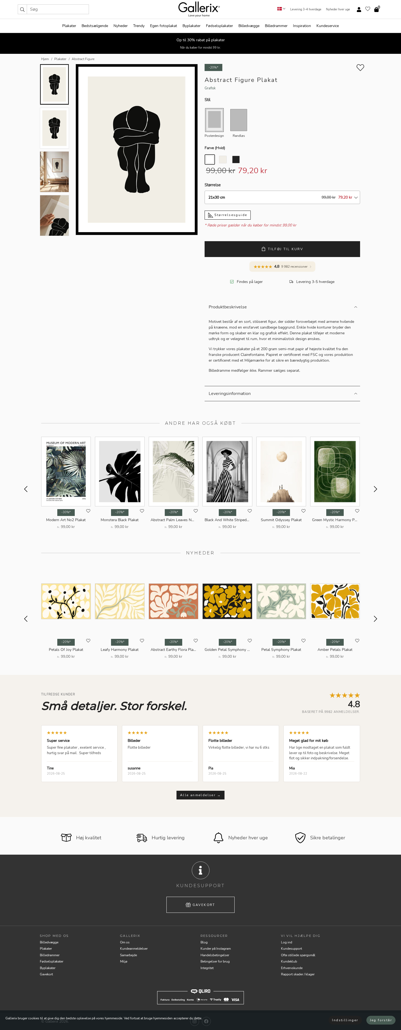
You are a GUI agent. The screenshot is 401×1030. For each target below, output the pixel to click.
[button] (22, 9)
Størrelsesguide (230, 215)
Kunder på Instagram (215, 948)
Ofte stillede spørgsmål (298, 955)
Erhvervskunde (292, 968)
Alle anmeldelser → (200, 795)
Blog (204, 942)
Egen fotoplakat (163, 25)
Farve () (215, 147)
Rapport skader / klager (298, 974)
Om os (125, 942)
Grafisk (210, 88)
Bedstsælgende (95, 25)
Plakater (69, 25)
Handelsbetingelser (214, 955)
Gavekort (204, 905)
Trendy (139, 25)
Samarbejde (128, 955)
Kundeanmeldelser (134, 948)
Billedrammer (276, 25)
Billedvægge (248, 25)
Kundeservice (327, 25)
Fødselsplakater (219, 25)
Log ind (286, 942)
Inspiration (302, 25)
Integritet (207, 968)
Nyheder (120, 25)
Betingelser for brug (215, 961)
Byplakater (191, 25)
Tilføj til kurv (285, 249)
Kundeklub (289, 961)
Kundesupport (291, 948)
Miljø (123, 961)
